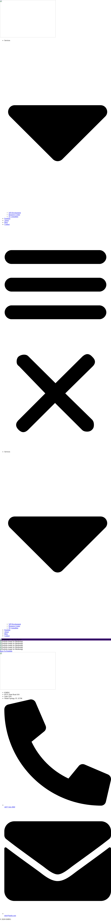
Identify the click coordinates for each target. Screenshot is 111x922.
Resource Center (14, 215)
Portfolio (7, 218)
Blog (6, 222)
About (6, 220)
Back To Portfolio (6, 651)
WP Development (15, 213)
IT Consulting (13, 217)
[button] (55, 338)
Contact (7, 224)
